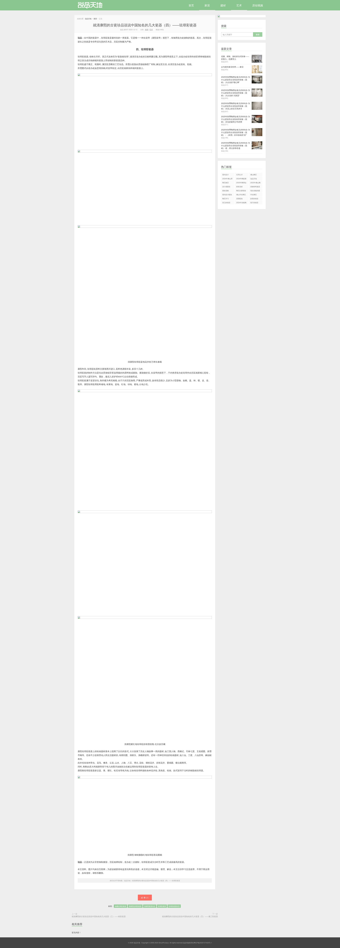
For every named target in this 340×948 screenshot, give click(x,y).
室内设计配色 (227, 194)
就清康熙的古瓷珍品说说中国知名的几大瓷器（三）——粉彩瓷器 (99, 916)
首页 (191, 5)
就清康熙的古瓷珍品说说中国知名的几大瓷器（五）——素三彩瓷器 (190, 916)
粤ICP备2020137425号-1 (203, 942)
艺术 (239, 5)
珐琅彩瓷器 (162, 906)
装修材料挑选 (255, 186)
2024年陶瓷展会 (241, 178)
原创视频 (257, 5)
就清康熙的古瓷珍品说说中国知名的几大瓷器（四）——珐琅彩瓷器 (145, 24)
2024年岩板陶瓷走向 (241, 202)
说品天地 (88, 5)
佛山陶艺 (253, 174)
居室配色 (239, 198)
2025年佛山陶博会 (255, 182)
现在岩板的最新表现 (255, 190)
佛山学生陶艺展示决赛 (241, 194)
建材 (223, 5)
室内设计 (225, 174)
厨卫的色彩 (226, 202)
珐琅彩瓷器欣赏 (174, 906)
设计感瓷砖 (226, 186)
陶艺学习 (225, 198)
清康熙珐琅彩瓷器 (135, 906)
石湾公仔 (239, 174)
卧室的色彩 (254, 198)
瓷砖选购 (225, 190)
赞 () (146, 897)
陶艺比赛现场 (241, 190)
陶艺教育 (225, 182)
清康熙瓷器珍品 (149, 906)
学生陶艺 (253, 194)
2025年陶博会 (241, 182)
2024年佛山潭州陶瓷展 (227, 178)
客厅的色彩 (254, 202)
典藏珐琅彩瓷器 (120, 906)
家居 (207, 5)
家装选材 (239, 186)
